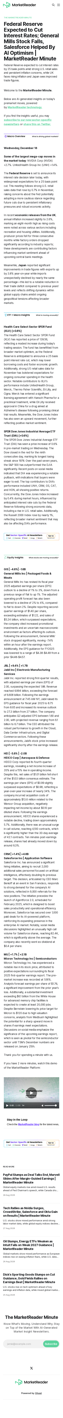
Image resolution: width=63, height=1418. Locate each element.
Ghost (38, 1393)
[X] (31, 1368)
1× (23, 1105)
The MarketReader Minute (18, 17)
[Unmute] (42, 1105)
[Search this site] (53, 4)
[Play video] (31, 1092)
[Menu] (58, 4)
